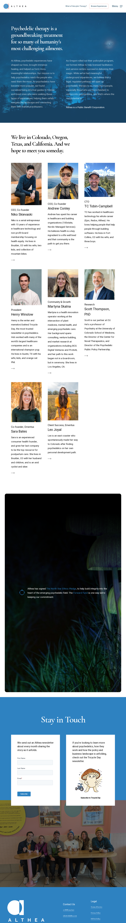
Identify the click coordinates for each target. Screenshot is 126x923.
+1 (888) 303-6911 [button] (68, 910)
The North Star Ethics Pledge (61, 588)
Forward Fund (80, 593)
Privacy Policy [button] (96, 913)
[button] (117, 6)
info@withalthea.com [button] (70, 916)
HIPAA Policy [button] (95, 919)
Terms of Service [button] (96, 907)
